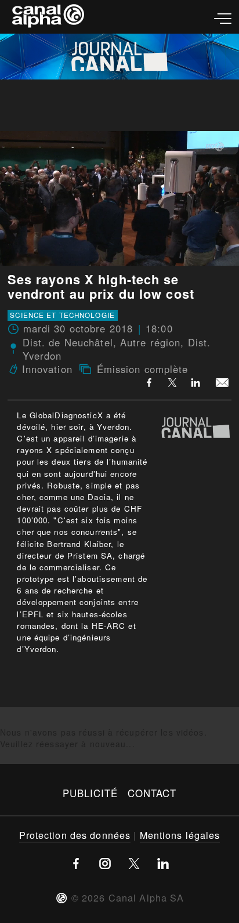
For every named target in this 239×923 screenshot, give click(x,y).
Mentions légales (180, 835)
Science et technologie (62, 315)
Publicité (90, 793)
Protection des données (75, 835)
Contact (152, 793)
